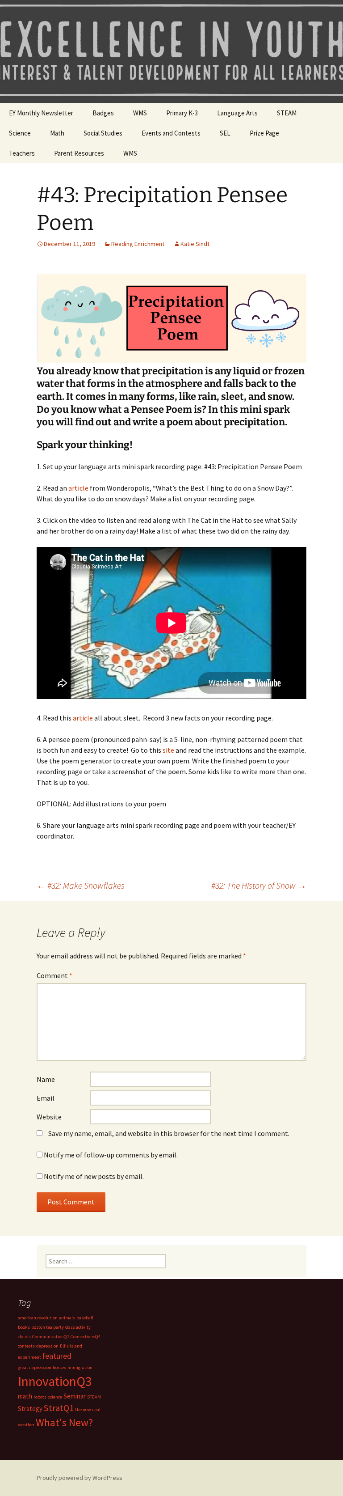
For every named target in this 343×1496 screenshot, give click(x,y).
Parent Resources (79, 153)
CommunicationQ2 (50, 1336)
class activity (78, 1327)
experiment (29, 1357)
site (168, 750)
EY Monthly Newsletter (41, 113)
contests (26, 1346)
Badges (103, 113)
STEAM (287, 113)
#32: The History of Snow (258, 885)
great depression (34, 1367)
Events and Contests (171, 133)
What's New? (64, 1422)
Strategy (30, 1408)
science (55, 1397)
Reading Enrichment (137, 244)
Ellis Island (71, 1346)
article (78, 487)
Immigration (79, 1367)
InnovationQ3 (55, 1381)
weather (26, 1425)
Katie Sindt (194, 244)
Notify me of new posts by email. (94, 1176)
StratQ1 (59, 1408)
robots (39, 1397)
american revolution (38, 1318)
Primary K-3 (182, 113)
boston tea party (47, 1327)
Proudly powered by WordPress (79, 1478)
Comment (54, 975)
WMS (140, 113)
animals (67, 1318)
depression (47, 1346)
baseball (84, 1318)
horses (59, 1367)
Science (20, 133)
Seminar (74, 1396)
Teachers (22, 153)
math (25, 1396)
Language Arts (237, 113)
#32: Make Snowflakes (81, 885)
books (24, 1327)
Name (46, 1079)
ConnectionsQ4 (85, 1336)
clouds (24, 1336)
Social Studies (103, 133)
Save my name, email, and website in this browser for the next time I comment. (168, 1133)
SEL (225, 133)
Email (45, 1097)
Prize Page (264, 133)
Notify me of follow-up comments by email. (111, 1154)
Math (57, 133)
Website (49, 1116)
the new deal (87, 1409)
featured (56, 1356)
